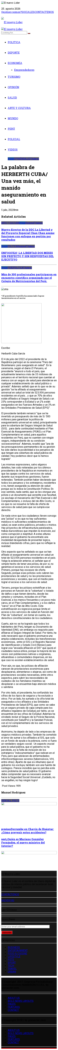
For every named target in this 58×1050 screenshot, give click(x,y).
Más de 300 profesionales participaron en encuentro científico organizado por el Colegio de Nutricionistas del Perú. (29, 278)
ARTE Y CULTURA (19, 108)
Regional (29, 222)
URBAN (12, 971)
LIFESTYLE (14, 956)
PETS (11, 959)
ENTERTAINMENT (18, 950)
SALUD (12, 97)
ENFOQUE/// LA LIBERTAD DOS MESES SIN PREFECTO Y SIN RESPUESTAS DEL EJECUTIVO (27, 256)
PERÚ (11, 128)
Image (11, 158)
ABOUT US (14, 997)
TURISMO (14, 76)
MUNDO (13, 118)
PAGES (12, 1004)
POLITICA (14, 42)
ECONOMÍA (15, 63)
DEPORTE (14, 52)
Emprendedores (24, 69)
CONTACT (13, 1010)
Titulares (34, 158)
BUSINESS (14, 947)
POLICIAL (14, 139)
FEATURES (14, 1007)
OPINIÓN (13, 87)
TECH (11, 965)
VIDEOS (13, 149)
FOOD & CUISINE (17, 953)
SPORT (12, 962)
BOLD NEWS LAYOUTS (21, 1000)
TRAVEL (12, 968)
